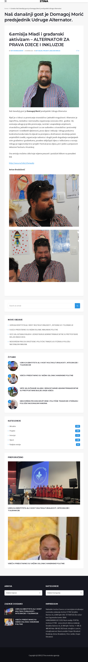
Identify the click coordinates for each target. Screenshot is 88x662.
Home (6, 8)
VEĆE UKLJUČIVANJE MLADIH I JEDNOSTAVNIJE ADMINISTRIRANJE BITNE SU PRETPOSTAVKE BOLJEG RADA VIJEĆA (49, 389)
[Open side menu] (5, 1)
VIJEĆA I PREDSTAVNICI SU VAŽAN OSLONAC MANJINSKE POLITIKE (34, 330)
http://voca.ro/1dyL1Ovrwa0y (21, 163)
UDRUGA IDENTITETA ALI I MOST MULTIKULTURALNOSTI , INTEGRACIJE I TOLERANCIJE (41, 325)
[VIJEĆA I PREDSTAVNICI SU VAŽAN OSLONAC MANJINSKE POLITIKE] (13, 379)
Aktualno (39, 51)
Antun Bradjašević (17, 51)
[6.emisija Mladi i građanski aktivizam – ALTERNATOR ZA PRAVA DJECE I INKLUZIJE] (44, 81)
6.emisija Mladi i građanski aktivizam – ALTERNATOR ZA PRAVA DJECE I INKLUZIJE (39, 39)
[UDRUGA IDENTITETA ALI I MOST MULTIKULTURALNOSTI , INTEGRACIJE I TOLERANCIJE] (13, 366)
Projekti (46, 51)
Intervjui (12, 435)
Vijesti (12, 440)
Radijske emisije (55, 51)
